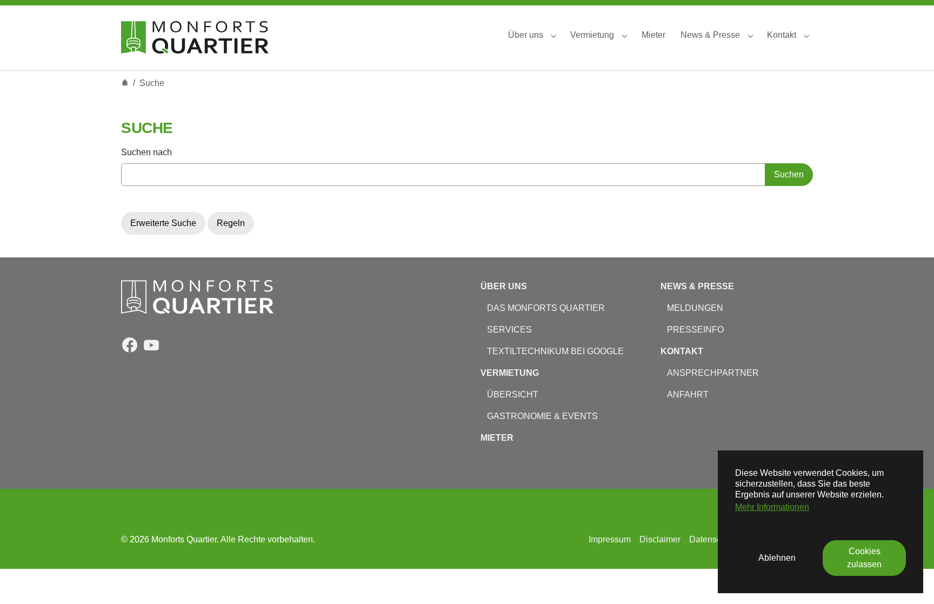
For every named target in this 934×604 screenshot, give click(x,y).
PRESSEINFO (695, 329)
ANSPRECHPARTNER (713, 372)
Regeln (231, 223)
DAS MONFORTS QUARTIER (546, 308)
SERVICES (509, 329)
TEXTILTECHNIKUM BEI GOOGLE (555, 351)
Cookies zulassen (864, 558)
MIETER (497, 437)
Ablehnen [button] (777, 557)
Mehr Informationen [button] (772, 507)
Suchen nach (146, 152)
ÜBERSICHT (509, 394)
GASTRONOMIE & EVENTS (542, 416)
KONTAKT (682, 351)
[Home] (125, 83)
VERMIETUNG (510, 372)
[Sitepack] (195, 34)
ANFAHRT (687, 394)
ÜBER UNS (504, 286)
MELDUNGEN (695, 308)
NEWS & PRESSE (697, 286)
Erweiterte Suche (163, 223)
